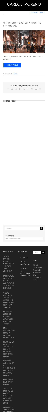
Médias (15, 74)
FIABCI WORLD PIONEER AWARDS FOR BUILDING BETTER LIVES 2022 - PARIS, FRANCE (8, 349)
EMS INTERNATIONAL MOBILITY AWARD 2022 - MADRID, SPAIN (9, 333)
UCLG (35, 280)
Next (41, 13)
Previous (34, 13)
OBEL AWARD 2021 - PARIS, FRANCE (8, 381)
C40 (34, 275)
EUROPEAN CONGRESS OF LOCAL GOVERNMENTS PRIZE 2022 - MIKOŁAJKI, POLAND (9, 368)
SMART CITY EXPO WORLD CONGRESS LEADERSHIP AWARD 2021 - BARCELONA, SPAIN (8, 395)
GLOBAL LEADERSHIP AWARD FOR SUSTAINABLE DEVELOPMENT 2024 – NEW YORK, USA (8, 300)
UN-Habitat (37, 277)
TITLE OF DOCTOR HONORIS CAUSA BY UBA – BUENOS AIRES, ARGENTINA (8, 263)
